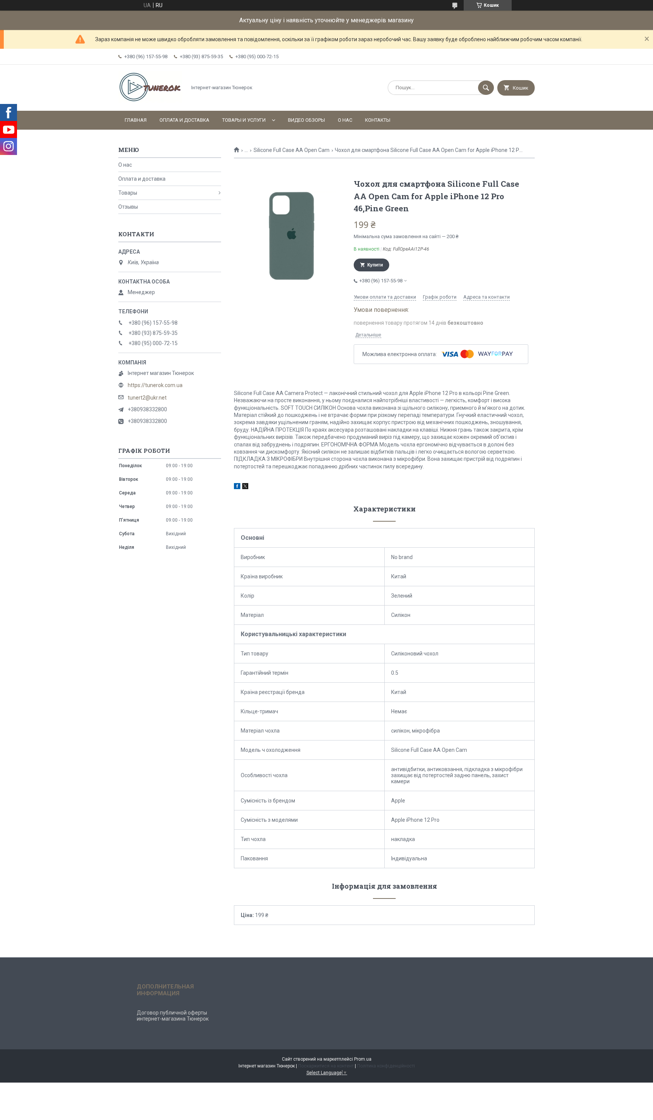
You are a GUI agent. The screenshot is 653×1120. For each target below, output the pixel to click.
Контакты (377, 120)
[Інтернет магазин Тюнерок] (150, 101)
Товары (127, 193)
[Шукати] (486, 88)
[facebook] (237, 487)
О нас (345, 120)
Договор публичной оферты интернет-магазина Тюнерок (173, 1016)
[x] (245, 487)
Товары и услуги (244, 120)
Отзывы (128, 207)
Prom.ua (362, 1059)
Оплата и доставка (184, 120)
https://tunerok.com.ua (155, 385)
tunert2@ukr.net (147, 398)
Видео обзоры (306, 120)
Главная (136, 120)
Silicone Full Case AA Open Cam (292, 150)
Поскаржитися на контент (326, 1066)
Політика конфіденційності (386, 1066)
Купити (375, 265)
